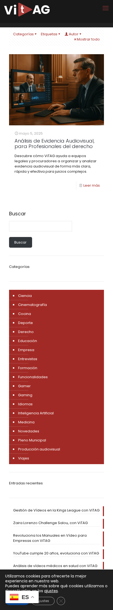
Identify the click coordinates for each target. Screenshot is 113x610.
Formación (27, 368)
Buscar (17, 214)
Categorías (23, 34)
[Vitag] (27, 9)
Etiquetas (49, 34)
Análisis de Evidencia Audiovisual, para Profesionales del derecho (54, 143)
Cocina (24, 313)
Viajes (23, 458)
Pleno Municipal (32, 440)
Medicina (26, 422)
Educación (27, 340)
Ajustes (43, 601)
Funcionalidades (33, 377)
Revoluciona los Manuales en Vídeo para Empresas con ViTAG (50, 538)
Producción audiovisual (39, 449)
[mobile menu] (105, 8)
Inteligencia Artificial (36, 413)
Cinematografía (32, 304)
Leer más (91, 185)
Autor (73, 34)
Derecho (26, 331)
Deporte (25, 322)
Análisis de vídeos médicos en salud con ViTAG (55, 565)
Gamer (24, 386)
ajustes (51, 590)
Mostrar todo (88, 39)
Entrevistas (27, 359)
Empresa (26, 349)
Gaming (25, 395)
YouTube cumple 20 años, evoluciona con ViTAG (56, 553)
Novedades (28, 431)
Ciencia (25, 295)
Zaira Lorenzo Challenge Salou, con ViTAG (50, 522)
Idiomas (25, 404)
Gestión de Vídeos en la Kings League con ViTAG (56, 510)
